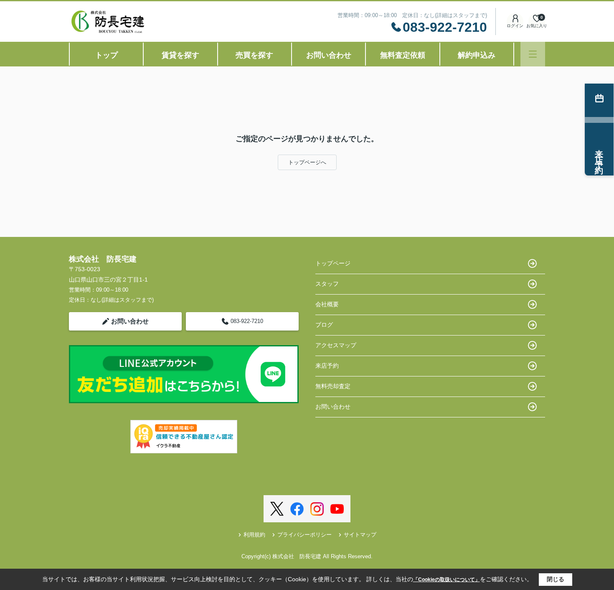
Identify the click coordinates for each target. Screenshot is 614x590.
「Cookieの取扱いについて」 (446, 579)
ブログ (324, 324)
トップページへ (307, 162)
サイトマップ (360, 535)
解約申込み (476, 55)
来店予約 (327, 365)
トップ (106, 55)
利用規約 (254, 535)
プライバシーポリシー (304, 535)
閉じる (555, 579)
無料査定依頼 (402, 55)
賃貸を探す (180, 55)
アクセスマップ (335, 345)
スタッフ (327, 283)
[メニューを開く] (533, 54)
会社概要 (327, 304)
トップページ (332, 263)
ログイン (515, 25)
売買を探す (254, 55)
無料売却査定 (332, 386)
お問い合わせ (328, 55)
